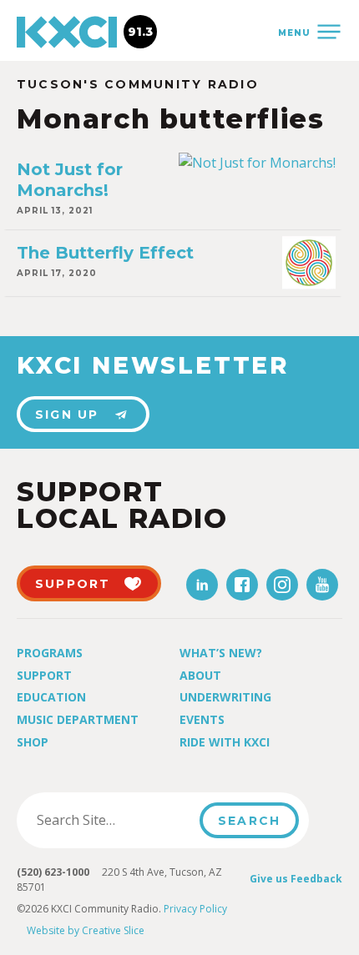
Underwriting (225, 697)
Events (202, 719)
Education (51, 697)
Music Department (78, 719)
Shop (32, 742)
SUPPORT (73, 583)
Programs (50, 653)
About (200, 675)
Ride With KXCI (225, 742)
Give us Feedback (296, 879)
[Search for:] (113, 820)
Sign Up (67, 414)
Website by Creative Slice (85, 930)
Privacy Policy (195, 909)
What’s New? (221, 653)
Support (44, 675)
